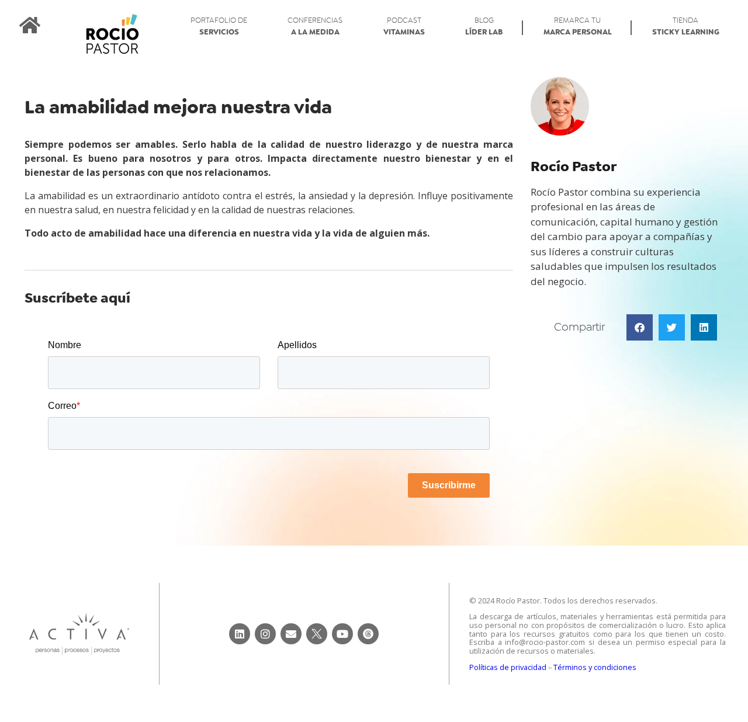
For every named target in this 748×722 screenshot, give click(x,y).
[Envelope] (291, 633)
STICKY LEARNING (685, 26)
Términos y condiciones (594, 667)
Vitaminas (404, 26)
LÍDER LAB (484, 26)
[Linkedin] (239, 633)
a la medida (315, 26)
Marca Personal (577, 26)
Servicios (219, 26)
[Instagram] (265, 633)
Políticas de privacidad (507, 667)
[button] (639, 327)
